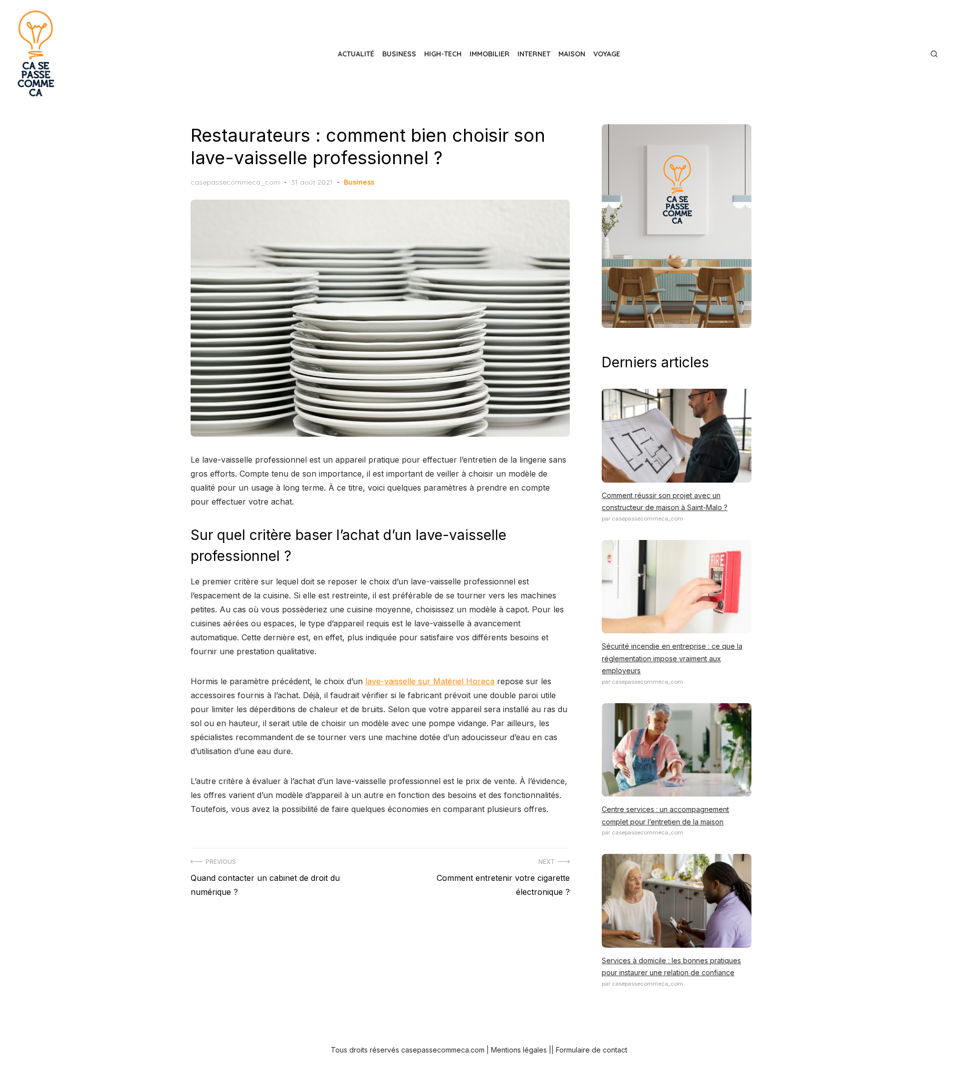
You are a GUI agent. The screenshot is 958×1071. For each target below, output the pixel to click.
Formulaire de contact (591, 1050)
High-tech (443, 53)
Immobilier (489, 53)
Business (399, 53)
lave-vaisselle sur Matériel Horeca (429, 681)
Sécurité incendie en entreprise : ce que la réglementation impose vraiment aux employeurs (672, 658)
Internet (533, 53)
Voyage (606, 53)
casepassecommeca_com (235, 182)
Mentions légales (519, 1050)
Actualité (356, 53)
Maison (571, 53)
